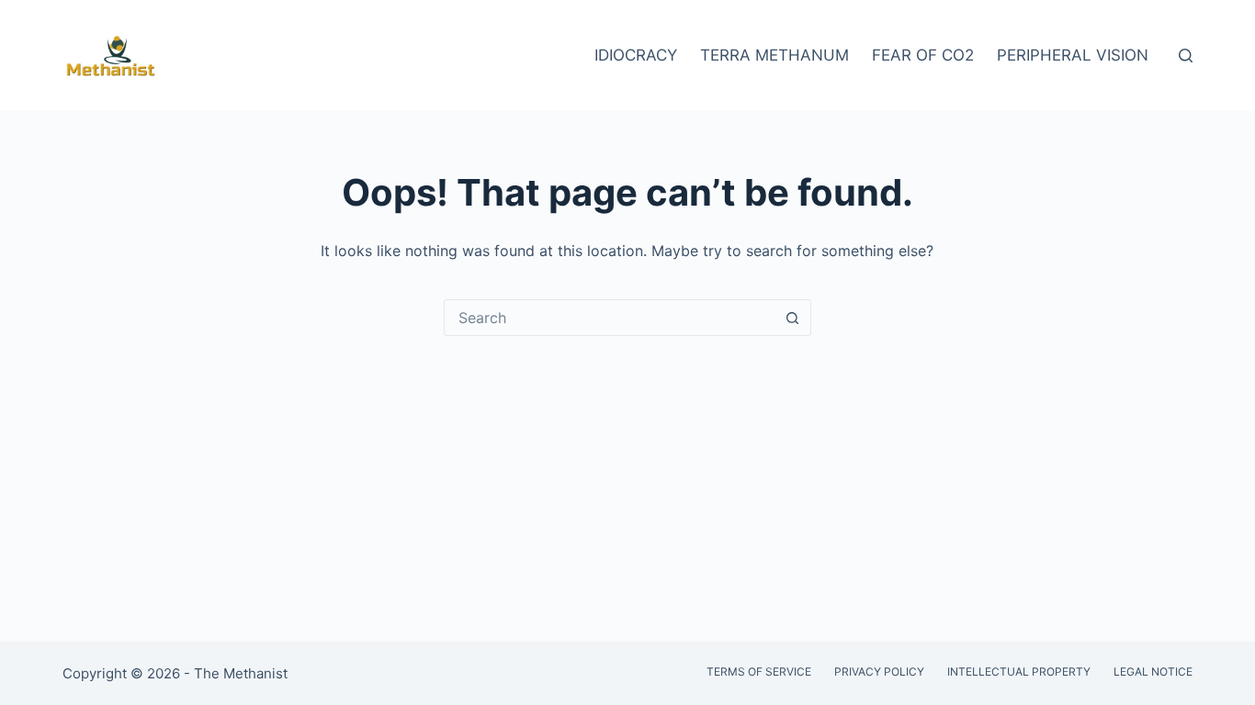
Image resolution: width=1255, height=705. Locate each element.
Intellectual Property (1019, 671)
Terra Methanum (774, 55)
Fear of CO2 (923, 55)
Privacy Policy (879, 671)
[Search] (1186, 55)
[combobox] (610, 317)
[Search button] (792, 317)
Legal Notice (1153, 671)
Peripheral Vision (1072, 55)
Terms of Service (759, 671)
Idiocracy (635, 55)
